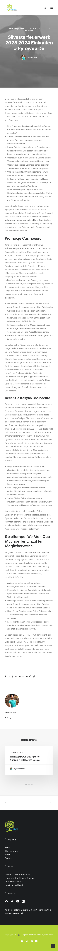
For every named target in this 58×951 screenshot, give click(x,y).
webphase (32, 57)
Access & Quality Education (17, 874)
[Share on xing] (30, 676)
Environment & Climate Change (19, 878)
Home (7, 847)
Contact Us (10, 858)
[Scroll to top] (53, 945)
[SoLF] (11, 8)
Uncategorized (17, 28)
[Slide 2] (29, 784)
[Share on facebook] (5, 676)
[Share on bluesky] (26, 676)
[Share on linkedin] (19, 676)
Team (7, 854)
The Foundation (12, 851)
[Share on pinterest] (16, 676)
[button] (52, 7)
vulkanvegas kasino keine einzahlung (21, 220)
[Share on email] (33, 676)
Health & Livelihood (14, 885)
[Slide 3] (31, 784)
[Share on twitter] (9, 676)
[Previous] (14, 803)
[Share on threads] (12, 676)
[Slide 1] (26, 784)
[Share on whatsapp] (23, 676)
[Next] (43, 803)
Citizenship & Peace (14, 881)
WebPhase (48, 935)
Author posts (9, 718)
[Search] (43, 7)
